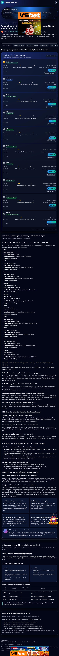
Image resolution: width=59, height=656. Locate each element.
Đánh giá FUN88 (51, 107)
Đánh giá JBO (51, 208)
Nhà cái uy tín (4, 644)
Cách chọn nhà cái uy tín (32, 45)
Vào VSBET (52, 70)
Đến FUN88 (52, 104)
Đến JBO (52, 205)
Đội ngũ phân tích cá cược (14, 31)
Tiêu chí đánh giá (12, 644)
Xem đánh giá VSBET (50, 73)
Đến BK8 (52, 137)
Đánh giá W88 (51, 123)
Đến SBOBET (51, 222)
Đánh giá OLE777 (51, 191)
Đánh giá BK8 (51, 140)
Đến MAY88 (52, 154)
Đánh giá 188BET (51, 90)
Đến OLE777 (51, 188)
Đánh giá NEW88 (51, 174)
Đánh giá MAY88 (51, 157)
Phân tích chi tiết (44, 45)
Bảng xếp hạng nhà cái (19, 45)
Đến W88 (52, 121)
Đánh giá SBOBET (51, 224)
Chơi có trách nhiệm (21, 644)
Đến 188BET (51, 87)
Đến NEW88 (52, 171)
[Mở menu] (56, 2)
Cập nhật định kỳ (51, 55)
